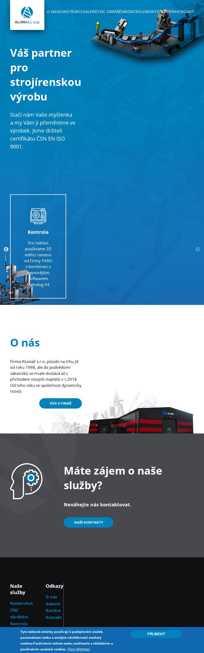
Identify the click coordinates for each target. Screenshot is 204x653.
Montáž (153, 11)
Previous (6, 249)
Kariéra (168, 11)
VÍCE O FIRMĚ (60, 403)
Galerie (90, 11)
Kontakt (185, 11)
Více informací (78, 649)
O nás (52, 11)
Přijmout (156, 634)
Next (198, 249)
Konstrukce (70, 11)
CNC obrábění (111, 11)
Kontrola (135, 11)
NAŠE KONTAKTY (88, 522)
